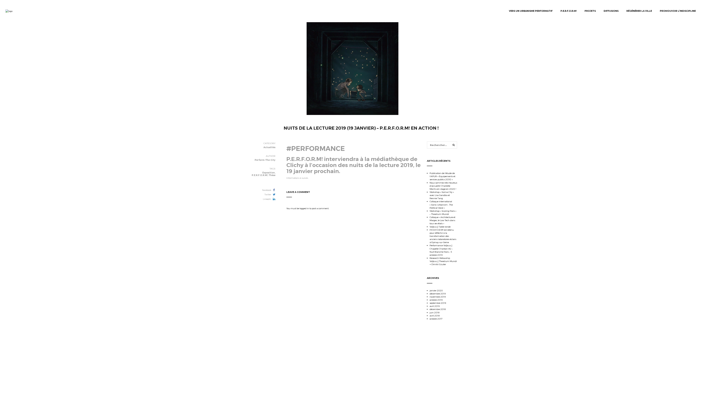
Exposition (268, 172)
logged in (304, 208)
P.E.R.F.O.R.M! (569, 11)
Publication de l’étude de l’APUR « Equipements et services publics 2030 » (442, 176)
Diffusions (611, 11)
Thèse (272, 175)
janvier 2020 (436, 290)
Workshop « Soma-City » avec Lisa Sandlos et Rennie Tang (442, 195)
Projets (590, 11)
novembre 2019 (438, 296)
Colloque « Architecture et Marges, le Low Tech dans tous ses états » (442, 220)
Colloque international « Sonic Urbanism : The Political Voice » (441, 204)
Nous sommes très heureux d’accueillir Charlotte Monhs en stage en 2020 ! (443, 185)
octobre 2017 (436, 318)
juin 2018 (435, 312)
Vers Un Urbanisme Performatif (531, 11)
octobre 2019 (436, 299)
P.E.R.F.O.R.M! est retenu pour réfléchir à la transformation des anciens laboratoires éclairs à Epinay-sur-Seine (443, 236)
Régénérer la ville (639, 11)
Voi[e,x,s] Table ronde (440, 226)
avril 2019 (435, 306)
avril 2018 (435, 315)
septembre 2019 (438, 303)
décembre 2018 (438, 309)
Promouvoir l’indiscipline (678, 11)
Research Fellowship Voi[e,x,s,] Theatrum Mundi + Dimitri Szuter (443, 261)
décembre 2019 (438, 293)
